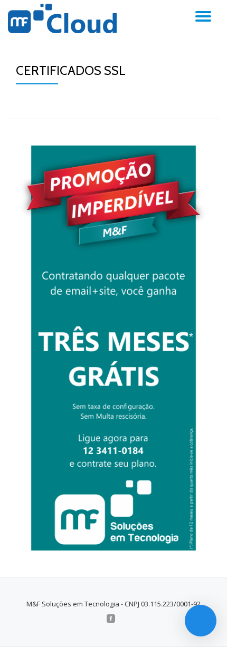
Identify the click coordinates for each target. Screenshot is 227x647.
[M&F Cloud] (64, 18)
